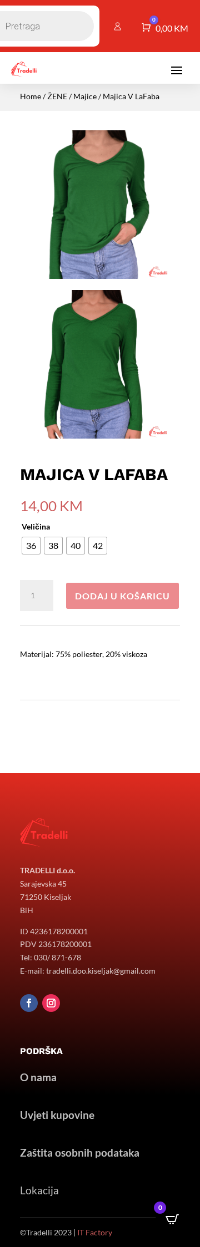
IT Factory (94, 1232)
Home (30, 96)
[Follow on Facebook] (29, 1003)
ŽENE (57, 96)
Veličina (36, 526)
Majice (85, 96)
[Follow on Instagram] (51, 1003)
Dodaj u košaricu (122, 596)
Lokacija (39, 1190)
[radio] (31, 545)
